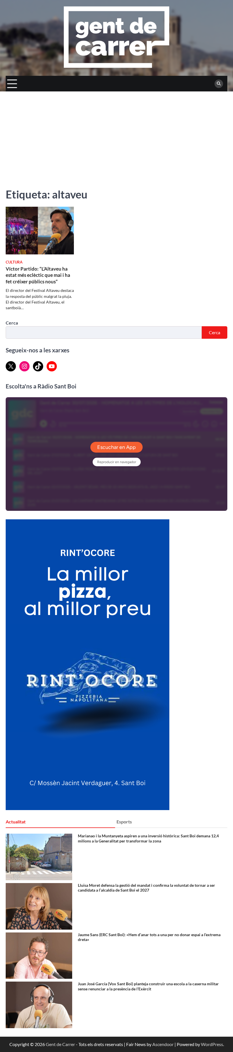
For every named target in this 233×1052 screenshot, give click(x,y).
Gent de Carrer (60, 1044)
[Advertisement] (116, 134)
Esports (124, 821)
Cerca (12, 322)
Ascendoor (163, 1044)
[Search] (219, 84)
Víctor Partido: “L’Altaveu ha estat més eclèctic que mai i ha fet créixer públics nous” (38, 275)
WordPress (212, 1044)
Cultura (14, 262)
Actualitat (16, 821)
